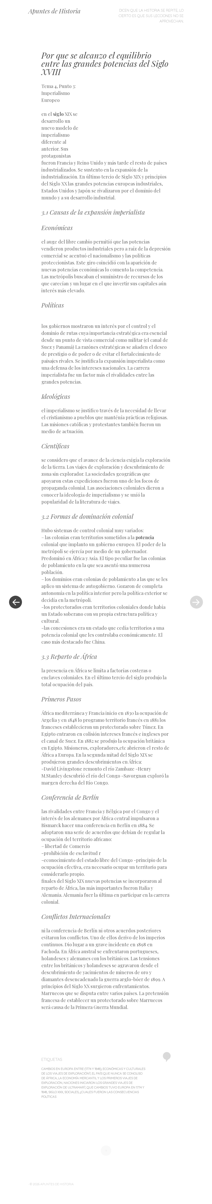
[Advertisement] (125, 120)
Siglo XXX (55, 1092)
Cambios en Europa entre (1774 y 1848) (71, 1069)
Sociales (71, 1092)
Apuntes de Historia (54, 11)
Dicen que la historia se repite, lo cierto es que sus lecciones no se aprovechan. (151, 15)
